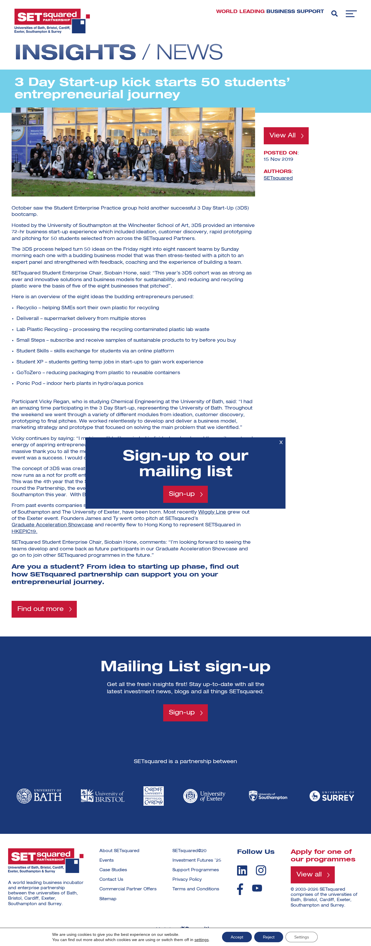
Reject (268, 937)
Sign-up (182, 494)
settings (201, 939)
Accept (237, 937)
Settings (301, 937)
